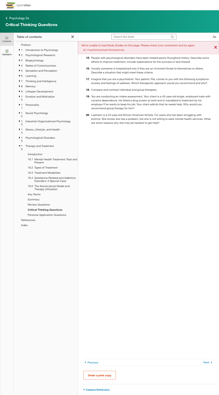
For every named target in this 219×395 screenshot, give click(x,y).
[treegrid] (46, 135)
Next (206, 362)
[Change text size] (214, 37)
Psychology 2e (19, 18)
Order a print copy (99, 375)
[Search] (172, 37)
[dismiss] (215, 47)
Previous (93, 362)
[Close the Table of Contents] (72, 37)
